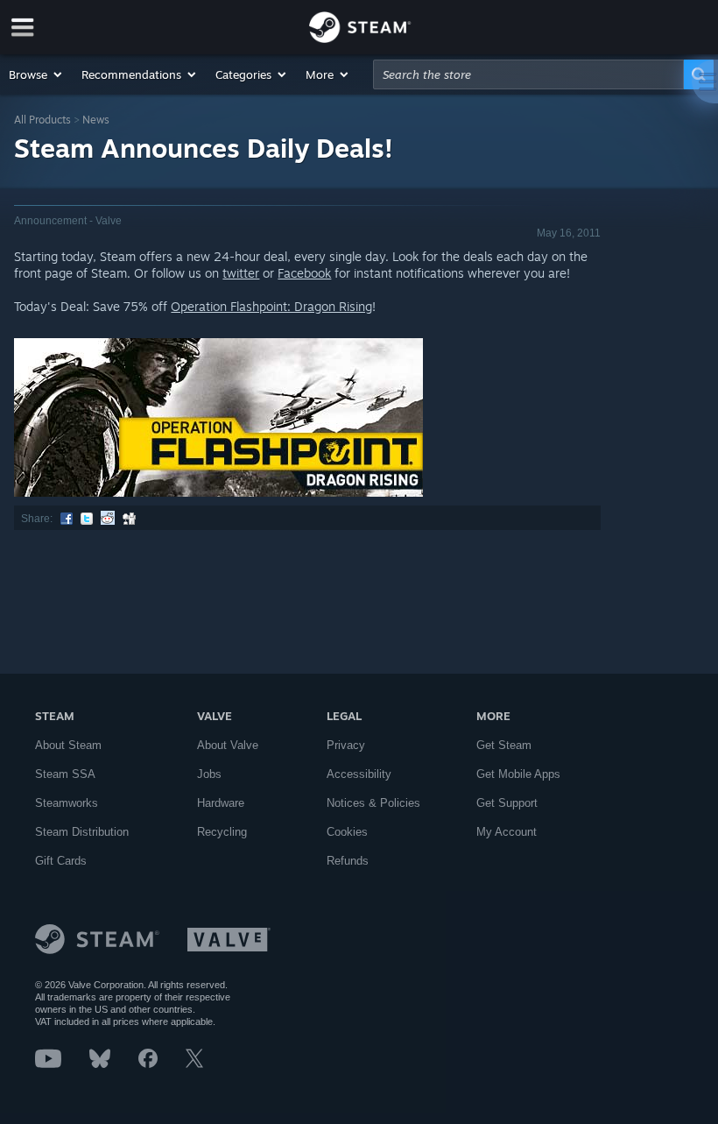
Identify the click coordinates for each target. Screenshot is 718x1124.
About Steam (68, 745)
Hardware (220, 802)
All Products (42, 119)
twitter (240, 272)
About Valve (227, 745)
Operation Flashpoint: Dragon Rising (271, 306)
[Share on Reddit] (108, 519)
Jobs (209, 774)
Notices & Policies (373, 802)
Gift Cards (61, 860)
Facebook (304, 272)
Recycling (222, 831)
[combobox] (528, 74)
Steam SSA (65, 774)
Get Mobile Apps (518, 774)
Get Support (507, 802)
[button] (36, 74)
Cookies (347, 831)
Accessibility (359, 774)
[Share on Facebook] (66, 519)
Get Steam (503, 745)
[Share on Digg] (129, 519)
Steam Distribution (82, 831)
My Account (506, 831)
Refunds (348, 860)
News (95, 119)
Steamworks (66, 802)
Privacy (346, 745)
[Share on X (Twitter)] (87, 519)
